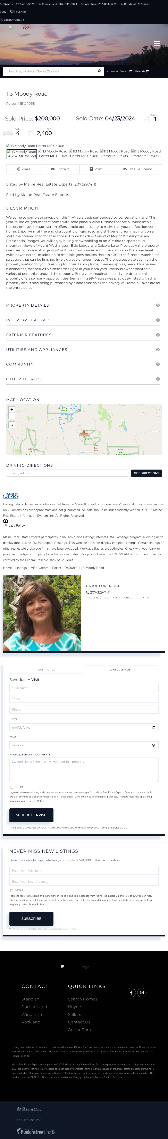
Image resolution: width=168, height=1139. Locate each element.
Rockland (31, 1022)
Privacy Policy (15, 525)
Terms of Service (109, 828)
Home (7, 568)
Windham (32, 1014)
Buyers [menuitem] (75, 1006)
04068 (70, 568)
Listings (21, 568)
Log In (8, 19)
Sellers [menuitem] (74, 1014)
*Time (13, 737)
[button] (99, 71)
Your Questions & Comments (29, 754)
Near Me (140, 71)
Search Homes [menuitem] (83, 999)
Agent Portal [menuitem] (81, 1029)
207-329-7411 (100, 592)
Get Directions (146, 473)
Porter (56, 568)
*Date (13, 719)
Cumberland (34, 1006)
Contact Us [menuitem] (79, 1022)
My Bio (145, 597)
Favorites (20, 11)
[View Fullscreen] (12, 425)
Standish (30, 999)
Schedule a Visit (121, 669)
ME (33, 568)
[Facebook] (131, 992)
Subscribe (31, 919)
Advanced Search (117, 71)
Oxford (44, 568)
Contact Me (130, 597)
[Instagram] (141, 992)
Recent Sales (111, 597)
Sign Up (19, 19)
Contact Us (46, 669)
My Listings (93, 597)
